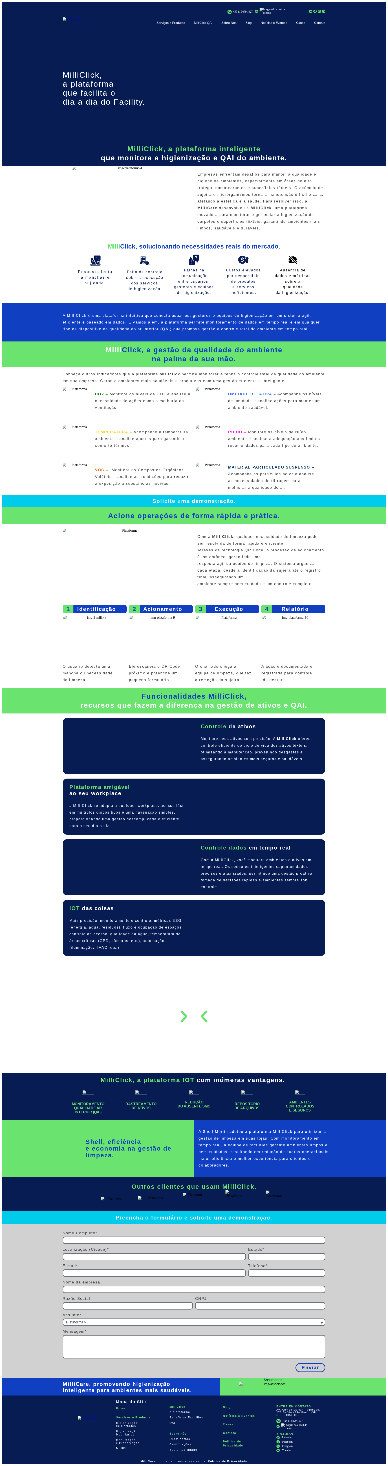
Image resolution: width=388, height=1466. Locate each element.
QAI (172, 1422)
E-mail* (70, 1266)
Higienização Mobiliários (127, 1433)
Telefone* (258, 1266)
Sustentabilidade (183, 1449)
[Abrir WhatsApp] (377, 1455)
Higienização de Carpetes (127, 1424)
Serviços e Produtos (171, 22)
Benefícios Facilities (186, 1417)
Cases (300, 22)
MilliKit (122, 1448)
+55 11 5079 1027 (243, 11)
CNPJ (201, 1299)
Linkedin (286, 1437)
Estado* (256, 1249)
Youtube (286, 1450)
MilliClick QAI (203, 22)
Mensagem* (75, 1331)
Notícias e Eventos (274, 22)
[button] (204, 1016)
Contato (319, 22)
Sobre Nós (228, 22)
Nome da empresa (81, 1282)
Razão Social (76, 1299)
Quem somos (180, 1439)
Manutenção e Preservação (128, 1441)
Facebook (287, 1441)
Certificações (180, 1444)
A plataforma (180, 1412)
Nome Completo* (80, 1233)
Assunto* (72, 1315)
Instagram (287, 1446)
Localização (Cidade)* (86, 1249)
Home (121, 1408)
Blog (248, 22)
